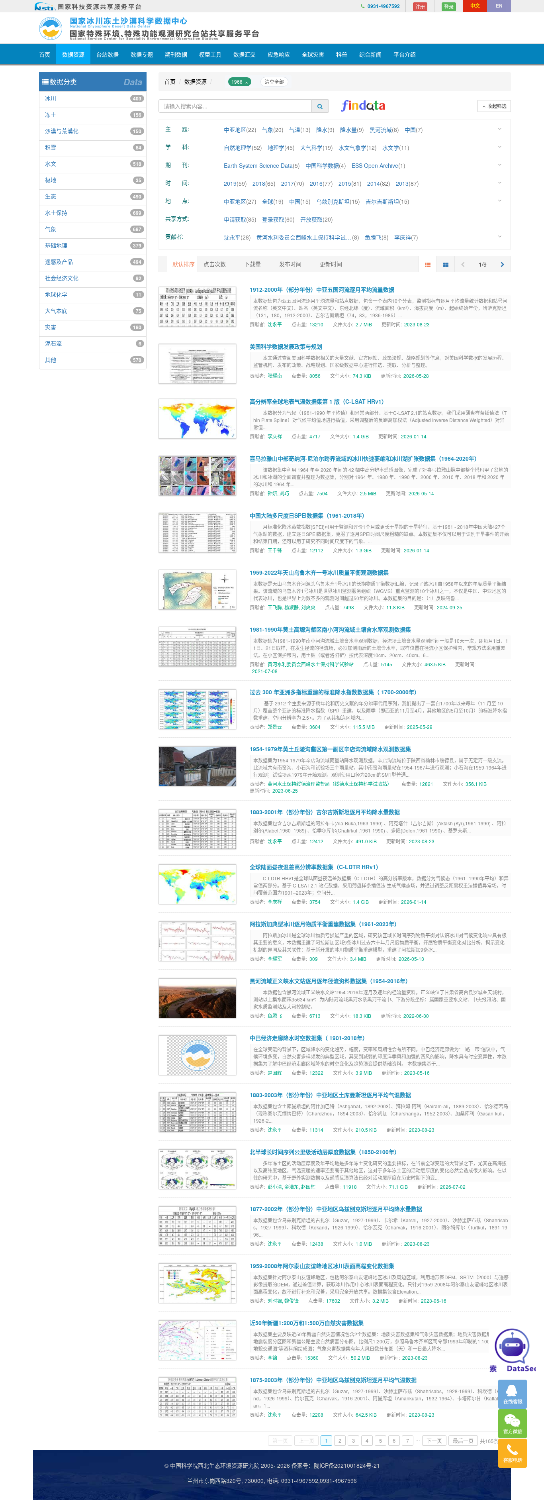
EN (499, 5)
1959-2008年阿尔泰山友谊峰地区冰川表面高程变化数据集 (322, 1266)
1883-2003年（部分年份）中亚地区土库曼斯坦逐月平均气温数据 (330, 1095)
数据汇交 (244, 54)
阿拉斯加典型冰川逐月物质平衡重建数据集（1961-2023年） (325, 924)
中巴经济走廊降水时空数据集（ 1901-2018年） (309, 1038)
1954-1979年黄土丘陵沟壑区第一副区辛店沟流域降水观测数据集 (330, 749)
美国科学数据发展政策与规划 (286, 346)
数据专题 (142, 54)
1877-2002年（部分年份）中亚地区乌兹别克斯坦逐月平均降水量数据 (336, 1209)
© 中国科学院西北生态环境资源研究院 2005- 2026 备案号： (239, 1465)
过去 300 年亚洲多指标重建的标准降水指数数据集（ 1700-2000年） (335, 692)
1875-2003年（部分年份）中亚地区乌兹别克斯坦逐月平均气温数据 (333, 1380)
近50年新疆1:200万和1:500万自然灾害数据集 (307, 1323)
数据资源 (73, 54)
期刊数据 (176, 54)
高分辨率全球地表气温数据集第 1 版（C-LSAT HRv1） (318, 401)
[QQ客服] (512, 1394)
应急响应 (279, 54)
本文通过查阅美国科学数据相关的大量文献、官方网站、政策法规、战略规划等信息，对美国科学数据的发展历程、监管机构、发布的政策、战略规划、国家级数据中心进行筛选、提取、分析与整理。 (380, 361)
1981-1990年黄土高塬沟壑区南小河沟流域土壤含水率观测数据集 (330, 629)
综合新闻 (370, 54)
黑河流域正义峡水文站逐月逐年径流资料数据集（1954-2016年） (330, 981)
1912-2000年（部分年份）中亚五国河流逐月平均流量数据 (322, 289)
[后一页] (503, 263)
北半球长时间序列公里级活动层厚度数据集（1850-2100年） (325, 1152)
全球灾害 (313, 54)
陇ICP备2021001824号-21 (347, 1465)
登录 (449, 6)
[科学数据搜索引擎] (363, 106)
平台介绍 (404, 54)
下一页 (434, 1440)
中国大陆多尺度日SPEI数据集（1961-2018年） (309, 515)
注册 (420, 6)
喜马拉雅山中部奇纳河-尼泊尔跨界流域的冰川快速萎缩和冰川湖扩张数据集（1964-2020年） (365, 458)
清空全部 (274, 81)
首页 (44, 54)
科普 (341, 54)
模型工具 (210, 54)
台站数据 (107, 54)
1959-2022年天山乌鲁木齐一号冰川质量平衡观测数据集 (319, 572)
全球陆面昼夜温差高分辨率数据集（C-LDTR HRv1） (316, 867)
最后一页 (463, 1440)
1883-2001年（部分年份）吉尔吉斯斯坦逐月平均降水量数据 (325, 812)
